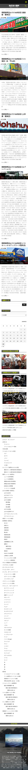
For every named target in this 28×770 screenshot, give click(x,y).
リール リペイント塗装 (9, 574)
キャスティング (8, 609)
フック (5, 637)
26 (10, 341)
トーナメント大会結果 (9, 488)
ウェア (5, 606)
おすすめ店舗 (3, 17)
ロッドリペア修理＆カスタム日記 (10, 467)
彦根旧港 (6, 527)
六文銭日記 (8, 548)
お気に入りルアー (8, 497)
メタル (5, 625)
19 (10, 338)
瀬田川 (5, 544)
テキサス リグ (7, 632)
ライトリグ (7, 641)
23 (24, 338)
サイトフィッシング (9, 590)
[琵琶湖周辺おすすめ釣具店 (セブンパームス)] (14, 175)
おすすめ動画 (7, 500)
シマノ (5, 458)
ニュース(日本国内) (8, 476)
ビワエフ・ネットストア (8, 439)
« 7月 (3, 346)
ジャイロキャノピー (9, 579)
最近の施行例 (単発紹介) (12, 697)
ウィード (6, 604)
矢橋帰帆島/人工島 (8, 541)
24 (3, 341)
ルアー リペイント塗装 (9, 576)
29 (21, 341)
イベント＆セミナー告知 (10, 446)
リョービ (6, 460)
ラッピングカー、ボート (8, 569)
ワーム (5, 648)
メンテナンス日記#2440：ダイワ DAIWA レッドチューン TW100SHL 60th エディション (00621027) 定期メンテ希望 (14, 428)
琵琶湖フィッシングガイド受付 (10, 711)
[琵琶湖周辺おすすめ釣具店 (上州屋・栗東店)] (14, 125)
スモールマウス (8, 627)
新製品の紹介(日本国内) (10, 481)
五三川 (5, 523)
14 (17, 335)
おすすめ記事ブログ (9, 511)
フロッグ (6, 620)
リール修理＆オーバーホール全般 (12, 676)
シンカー (6, 646)
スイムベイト (7, 618)
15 (21, 335)
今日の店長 (5, 449)
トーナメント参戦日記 (9, 560)
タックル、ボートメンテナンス (10, 572)
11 (7, 335)
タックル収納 (7, 630)
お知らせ (4, 442)
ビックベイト (7, 602)
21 (17, 338)
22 (21, 338)
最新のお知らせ (11, 690)
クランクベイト (8, 613)
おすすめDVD (7, 493)
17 (3, 338)
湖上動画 (8, 507)
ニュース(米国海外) (8, 479)
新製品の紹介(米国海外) (10, 483)
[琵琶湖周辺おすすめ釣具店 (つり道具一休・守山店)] (14, 71)
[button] (26, 6)
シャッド (6, 616)
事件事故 (8, 502)
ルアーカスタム (8, 655)
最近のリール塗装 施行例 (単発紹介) (13, 472)
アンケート (7, 444)
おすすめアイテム (8, 495)
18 (7, 338)
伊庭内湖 (6, 530)
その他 (5, 465)
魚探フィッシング (8, 595)
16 (24, 335)
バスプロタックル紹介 (7, 565)
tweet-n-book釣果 (8, 553)
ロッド (5, 660)
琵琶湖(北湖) (7, 534)
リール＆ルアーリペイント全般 (11, 674)
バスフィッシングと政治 (8, 581)
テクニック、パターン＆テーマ (10, 585)
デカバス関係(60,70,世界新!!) (9, 562)
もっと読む (4, 54)
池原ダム (6, 525)
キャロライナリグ (8, 611)
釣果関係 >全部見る (7, 521)
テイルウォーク (8, 463)
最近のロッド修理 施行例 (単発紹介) (13, 469)
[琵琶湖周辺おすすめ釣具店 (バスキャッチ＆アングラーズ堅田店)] (14, 255)
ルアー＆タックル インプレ (11, 514)
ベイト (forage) (8, 639)
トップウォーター (8, 634)
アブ (5, 453)
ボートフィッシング (9, 592)
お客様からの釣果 (8, 555)
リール (5, 657)
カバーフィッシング (9, 588)
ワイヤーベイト (8, 650)
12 (10, 335)
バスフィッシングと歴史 (8, 583)
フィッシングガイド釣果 (10, 558)
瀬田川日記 (8, 546)
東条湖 (5, 551)
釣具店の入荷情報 (8, 486)
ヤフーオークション (9, 516)
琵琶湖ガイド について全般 (11, 678)
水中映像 (8, 504)
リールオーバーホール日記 (9, 451)
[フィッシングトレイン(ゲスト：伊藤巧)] (14, 361)
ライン (5, 643)
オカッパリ (7, 597)
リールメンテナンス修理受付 (9, 683)
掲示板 (4, 671)
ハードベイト (7, 599)
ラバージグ (7, 653)
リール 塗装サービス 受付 (8, 692)
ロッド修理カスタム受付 (8, 701)
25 (7, 341)
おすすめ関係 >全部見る (8, 490)
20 (14, 338)
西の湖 (5, 532)
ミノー (5, 623)
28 (17, 341)
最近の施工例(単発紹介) (11, 688)
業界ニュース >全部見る (8, 474)
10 (3, 335)
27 (14, 341)
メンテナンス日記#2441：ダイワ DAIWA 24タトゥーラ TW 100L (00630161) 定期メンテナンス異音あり (14, 408)
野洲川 (5, 539)
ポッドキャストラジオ (7, 567)
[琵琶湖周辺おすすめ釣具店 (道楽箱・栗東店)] (14, 24)
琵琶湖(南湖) (7, 537)
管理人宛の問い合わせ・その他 (11, 681)
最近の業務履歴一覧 (9, 685)
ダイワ (5, 456)
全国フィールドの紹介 (7, 518)
